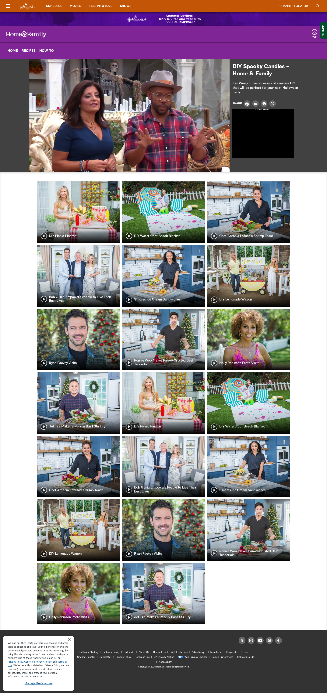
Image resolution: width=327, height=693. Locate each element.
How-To (46, 51)
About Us (144, 652)
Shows (125, 6)
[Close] (69, 639)
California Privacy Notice (38, 662)
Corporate (231, 652)
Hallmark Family (111, 652)
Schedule (54, 6)
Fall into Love (100, 6)
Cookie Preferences (222, 657)
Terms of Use (142, 657)
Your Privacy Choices (195, 657)
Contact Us (159, 652)
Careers (183, 652)
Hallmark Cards (245, 657)
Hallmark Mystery (88, 652)
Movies (75, 6)
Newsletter (105, 657)
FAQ (172, 652)
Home (13, 51)
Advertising (198, 652)
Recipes (29, 51)
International (215, 652)
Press (244, 652)
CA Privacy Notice (164, 657)
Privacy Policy (123, 657)
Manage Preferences (39, 683)
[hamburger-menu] (8, 6)
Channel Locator (294, 6)
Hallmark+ (129, 652)
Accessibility (165, 662)
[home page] (26, 6)
